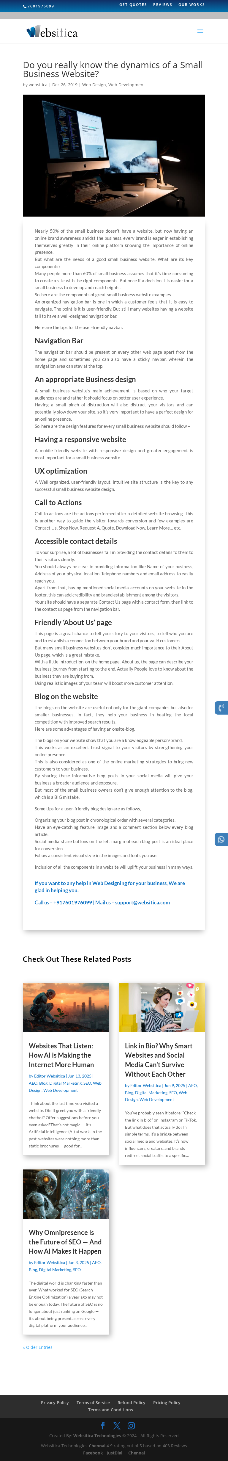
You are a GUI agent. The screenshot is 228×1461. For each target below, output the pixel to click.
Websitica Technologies (97, 1435)
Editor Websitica (49, 1075)
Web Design (94, 84)
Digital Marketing (65, 1083)
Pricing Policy (166, 1402)
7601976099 (41, 6)
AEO (33, 1083)
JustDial (115, 1453)
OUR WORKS (191, 5)
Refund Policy (131, 1402)
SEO (87, 1083)
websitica (38, 84)
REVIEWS (162, 5)
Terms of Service (93, 1402)
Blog (43, 1083)
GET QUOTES (133, 5)
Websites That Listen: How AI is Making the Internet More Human (61, 1055)
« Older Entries (38, 1347)
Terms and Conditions (110, 1410)
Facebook (93, 1453)
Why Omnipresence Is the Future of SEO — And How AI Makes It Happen (65, 1241)
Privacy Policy (55, 1402)
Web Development (126, 84)
